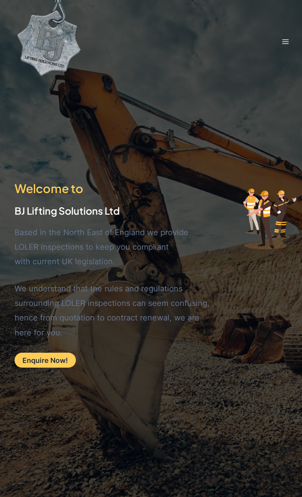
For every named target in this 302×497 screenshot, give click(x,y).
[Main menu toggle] (285, 41)
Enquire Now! (45, 360)
